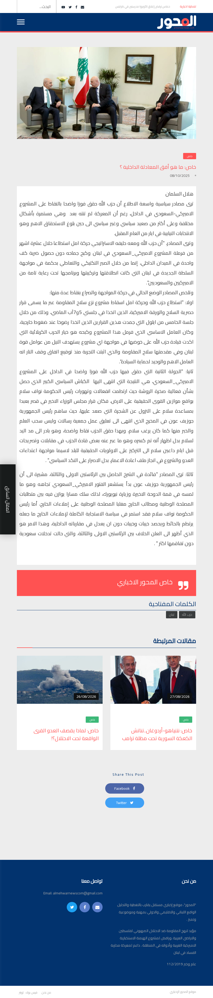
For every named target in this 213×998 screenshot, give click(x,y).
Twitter (122, 802)
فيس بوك (31, 992)
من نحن (46, 992)
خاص (189, 156)
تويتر (21, 992)
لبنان (171, 615)
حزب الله (187, 615)
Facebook (122, 788)
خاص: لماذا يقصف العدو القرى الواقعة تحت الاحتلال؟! (66, 734)
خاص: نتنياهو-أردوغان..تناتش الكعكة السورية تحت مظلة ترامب (156, 734)
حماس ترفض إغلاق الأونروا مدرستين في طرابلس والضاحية (142, 8)
